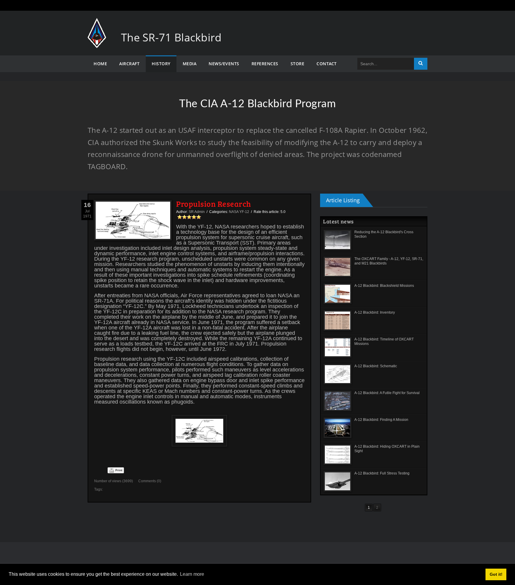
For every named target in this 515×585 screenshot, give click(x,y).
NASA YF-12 (239, 212)
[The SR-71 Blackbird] (97, 24)
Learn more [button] (192, 574)
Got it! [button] (496, 574)
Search (420, 64)
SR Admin (197, 212)
